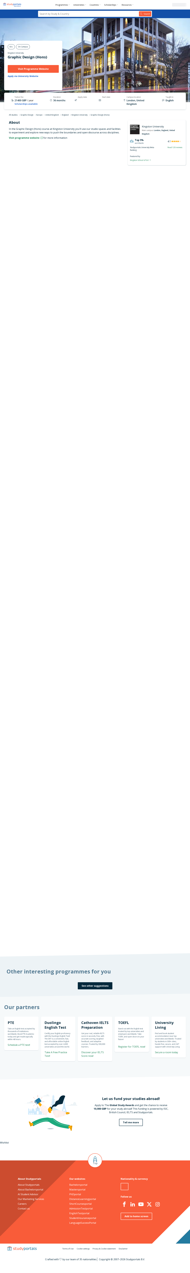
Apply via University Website (23, 76)
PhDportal (75, 1194)
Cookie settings (83, 1248)
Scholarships (110, 4)
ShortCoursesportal (80, 1203)
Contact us (24, 1208)
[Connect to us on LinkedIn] (132, 1204)
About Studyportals (28, 1184)
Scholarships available (26, 103)
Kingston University (16, 53)
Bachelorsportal (78, 1184)
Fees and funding (48, 209)
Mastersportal (77, 1189)
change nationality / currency (85, 716)
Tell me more (131, 1122)
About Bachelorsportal (30, 1189)
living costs (80, 805)
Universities (78, 4)
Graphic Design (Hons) (27, 57)
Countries (94, 4)
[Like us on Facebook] (124, 1204)
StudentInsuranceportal (82, 1218)
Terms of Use (68, 1248)
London (157, 130)
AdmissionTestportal (81, 1208)
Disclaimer (123, 1248)
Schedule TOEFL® (153, 354)
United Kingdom (52, 115)
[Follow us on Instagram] (157, 1204)
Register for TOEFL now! (131, 1046)
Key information (49, 181)
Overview (53, 188)
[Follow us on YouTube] (140, 1204)
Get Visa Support (154, 829)
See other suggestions (95, 985)
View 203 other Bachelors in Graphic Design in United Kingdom (103, 508)
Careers (22, 1203)
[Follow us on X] (149, 1204)
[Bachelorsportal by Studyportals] (12, 4)
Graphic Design (26, 115)
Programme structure (46, 195)
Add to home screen (136, 1216)
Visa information (48, 224)
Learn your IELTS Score (150, 407)
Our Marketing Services (31, 1199)
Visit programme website (24, 137)
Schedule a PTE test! (152, 371)
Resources (127, 4)
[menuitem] (63, 5)
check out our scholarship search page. (126, 941)
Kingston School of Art (139, 160)
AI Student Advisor (28, 1194)
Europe (39, 115)
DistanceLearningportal (82, 1199)
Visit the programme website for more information (119, 237)
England (65, 115)
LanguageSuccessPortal (82, 1222)
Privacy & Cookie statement (104, 1248)
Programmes (61, 4)
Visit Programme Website (33, 69)
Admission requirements (44, 202)
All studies (13, 115)
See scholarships (82, 884)
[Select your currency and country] (124, 1186)
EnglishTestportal (79, 1213)
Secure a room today (166, 1052)
